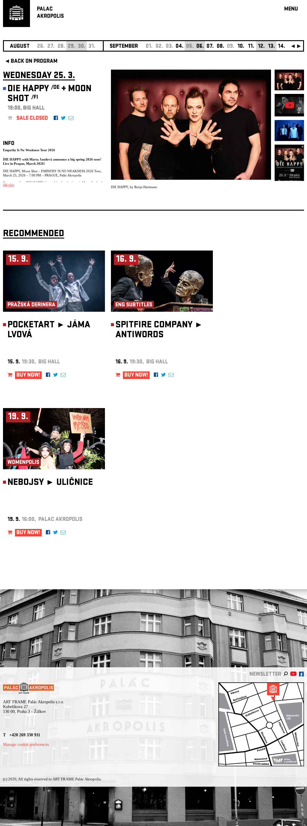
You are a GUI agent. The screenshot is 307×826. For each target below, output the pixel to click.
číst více (8, 184)
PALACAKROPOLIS (50, 13)
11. (251, 46)
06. (200, 46)
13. (271, 46)
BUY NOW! (28, 375)
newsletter (265, 674)
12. (261, 46)
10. (240, 46)
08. (220, 46)
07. (210, 46)
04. (179, 46)
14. (281, 46)
